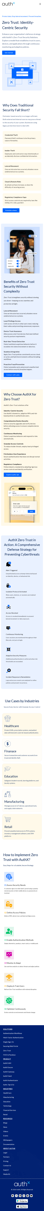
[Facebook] (12, 1195)
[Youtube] (31, 1195)
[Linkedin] (20, 1195)
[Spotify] (27, 1195)
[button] (40, 4)
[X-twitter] (16, 1195)
